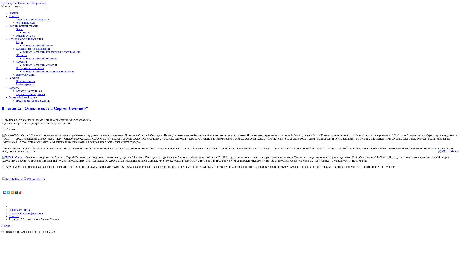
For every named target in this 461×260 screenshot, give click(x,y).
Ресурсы (14, 77)
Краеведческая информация (26, 38)
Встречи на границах (29, 90)
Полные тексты (25, 81)
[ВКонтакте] (5, 192)
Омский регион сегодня (23, 25)
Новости (14, 16)
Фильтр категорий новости (32, 19)
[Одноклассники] (12, 192)
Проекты (14, 87)
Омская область (25, 35)
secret (26, 32)
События (21, 61)
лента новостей (25, 22)
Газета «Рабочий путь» (23, 97)
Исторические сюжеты (30, 68)
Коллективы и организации (33, 48)
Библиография (25, 84)
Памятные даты (25, 74)
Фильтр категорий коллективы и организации (51, 51)
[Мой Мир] (16, 192)
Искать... (6, 6)
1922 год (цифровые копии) (33, 100)
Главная (13, 12)
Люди (19, 42)
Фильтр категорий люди (38, 45)
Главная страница (19, 209)
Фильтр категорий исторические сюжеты (48, 71)
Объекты (21, 55)
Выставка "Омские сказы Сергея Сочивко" (44, 108)
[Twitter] (9, 192)
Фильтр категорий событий (40, 64)
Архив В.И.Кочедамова (30, 94)
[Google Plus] (20, 192)
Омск (19, 29)
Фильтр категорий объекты (40, 58)
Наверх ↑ (7, 225)
